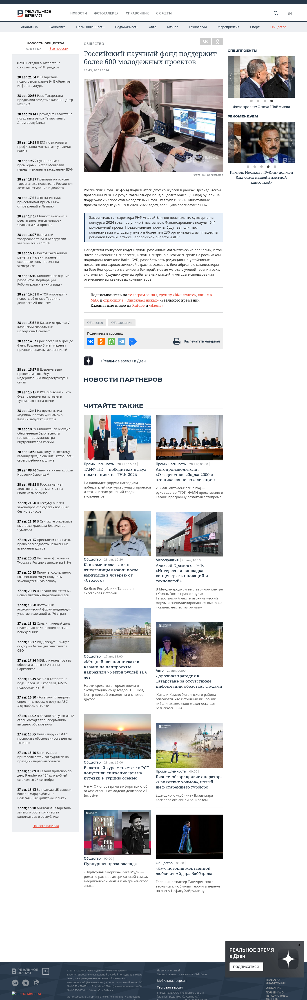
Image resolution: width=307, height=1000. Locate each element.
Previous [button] (231, 77)
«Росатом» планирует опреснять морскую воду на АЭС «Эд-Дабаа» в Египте (43, 701)
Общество (278, 27)
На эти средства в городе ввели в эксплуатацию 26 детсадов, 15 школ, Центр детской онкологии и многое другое (115, 680)
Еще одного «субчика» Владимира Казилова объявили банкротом (189, 788)
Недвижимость (126, 27)
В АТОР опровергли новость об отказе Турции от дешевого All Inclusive (42, 298)
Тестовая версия (170, 987)
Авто (152, 27)
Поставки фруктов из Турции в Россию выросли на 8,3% (44, 560)
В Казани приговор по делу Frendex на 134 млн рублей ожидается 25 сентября (44, 775)
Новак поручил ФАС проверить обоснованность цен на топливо (44, 738)
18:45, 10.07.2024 (96, 70)
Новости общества (46, 43)
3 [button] (265, 101)
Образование (121, 322)
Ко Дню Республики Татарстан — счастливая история (111, 578)
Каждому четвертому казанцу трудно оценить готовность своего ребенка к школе (45, 456)
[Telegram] (121, 341)
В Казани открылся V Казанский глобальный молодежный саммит (43, 326)
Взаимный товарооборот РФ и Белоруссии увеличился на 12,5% (41, 238)
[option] (261, 77)
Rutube (138, 305)
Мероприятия (228, 27)
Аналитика (29, 27)
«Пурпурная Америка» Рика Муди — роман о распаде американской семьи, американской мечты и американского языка (116, 874)
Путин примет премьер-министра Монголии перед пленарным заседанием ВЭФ (45, 165)
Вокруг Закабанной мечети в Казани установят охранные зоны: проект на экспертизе (42, 259)
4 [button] (271, 101)
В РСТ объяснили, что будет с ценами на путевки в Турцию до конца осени (44, 396)
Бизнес (172, 27)
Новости (78, 13)
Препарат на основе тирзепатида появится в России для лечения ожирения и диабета (45, 183)
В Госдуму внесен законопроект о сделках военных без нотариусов (43, 507)
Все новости (58, 48)
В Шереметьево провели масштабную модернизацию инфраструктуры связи (42, 375)
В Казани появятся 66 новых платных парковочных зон (44, 593)
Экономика (57, 27)
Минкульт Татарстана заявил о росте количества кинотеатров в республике (44, 812)
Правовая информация (275, 981)
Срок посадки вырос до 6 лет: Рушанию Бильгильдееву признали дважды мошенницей (45, 345)
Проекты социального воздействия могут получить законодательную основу (44, 576)
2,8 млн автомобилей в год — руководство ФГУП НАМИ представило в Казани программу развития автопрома (189, 483)
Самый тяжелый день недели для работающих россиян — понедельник (45, 627)
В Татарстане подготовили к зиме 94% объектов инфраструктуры (44, 81)
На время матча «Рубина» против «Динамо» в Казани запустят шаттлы (39, 414)
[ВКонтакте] (205, 41)
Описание (273, 987)
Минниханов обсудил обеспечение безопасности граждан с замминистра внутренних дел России (43, 435)
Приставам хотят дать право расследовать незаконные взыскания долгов (44, 544)
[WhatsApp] (111, 341)
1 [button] (251, 101)
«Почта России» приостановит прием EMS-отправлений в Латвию (39, 202)
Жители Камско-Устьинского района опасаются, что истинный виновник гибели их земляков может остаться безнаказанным (189, 691)
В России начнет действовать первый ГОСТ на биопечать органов (40, 488)
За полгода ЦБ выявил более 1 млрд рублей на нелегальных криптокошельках (44, 793)
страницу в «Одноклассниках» (131, 300)
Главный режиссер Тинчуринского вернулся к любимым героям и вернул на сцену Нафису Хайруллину (188, 879)
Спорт (255, 27)
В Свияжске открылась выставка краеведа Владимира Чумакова (44, 525)
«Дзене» (156, 305)
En (289, 13)
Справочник (137, 13)
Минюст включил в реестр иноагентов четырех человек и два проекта (42, 220)
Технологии (198, 27)
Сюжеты (164, 13)
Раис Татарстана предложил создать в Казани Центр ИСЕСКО (45, 99)
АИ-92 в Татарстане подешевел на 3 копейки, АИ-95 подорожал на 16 (42, 683)
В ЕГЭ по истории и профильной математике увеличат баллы (44, 146)
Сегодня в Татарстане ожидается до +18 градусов (38, 65)
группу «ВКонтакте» (177, 294)
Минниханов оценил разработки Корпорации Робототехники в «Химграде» (43, 280)
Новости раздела (46, 826)
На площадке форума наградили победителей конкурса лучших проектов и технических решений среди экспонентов (117, 482)
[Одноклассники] (217, 41)
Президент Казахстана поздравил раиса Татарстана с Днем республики (44, 118)
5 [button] (275, 166)
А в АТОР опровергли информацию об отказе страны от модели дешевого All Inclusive (116, 781)
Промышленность (90, 27)
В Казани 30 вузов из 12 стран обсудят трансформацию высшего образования (45, 720)
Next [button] (291, 77)
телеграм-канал (142, 294)
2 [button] (258, 101)
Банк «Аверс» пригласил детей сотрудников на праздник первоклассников (43, 756)
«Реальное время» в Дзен (123, 360)
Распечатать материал (202, 341)
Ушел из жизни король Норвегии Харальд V (45, 472)
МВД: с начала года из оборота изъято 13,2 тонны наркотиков (44, 664)
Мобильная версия (172, 980)
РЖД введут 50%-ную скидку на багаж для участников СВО (43, 646)
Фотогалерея (106, 13)
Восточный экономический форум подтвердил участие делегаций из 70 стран (44, 609)
